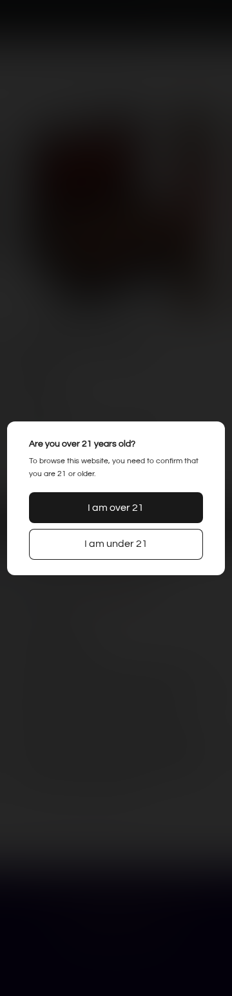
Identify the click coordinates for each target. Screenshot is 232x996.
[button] (116, 507)
